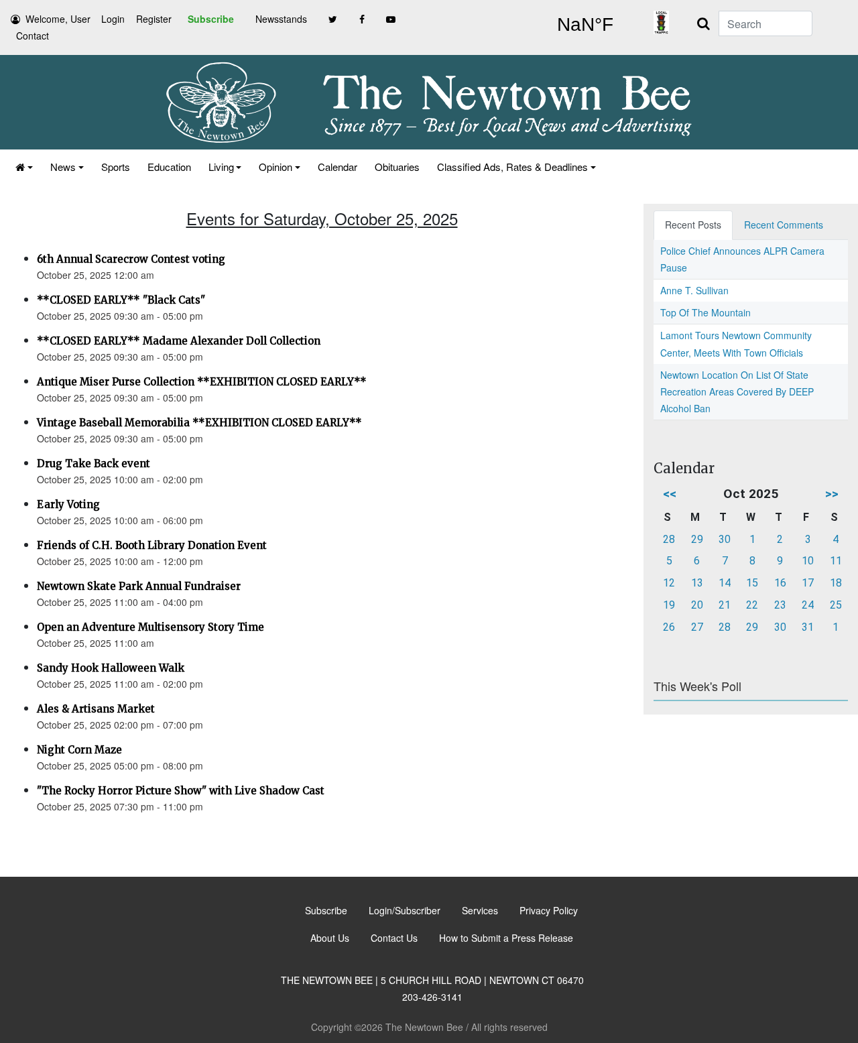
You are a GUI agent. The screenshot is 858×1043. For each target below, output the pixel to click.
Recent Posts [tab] (693, 224)
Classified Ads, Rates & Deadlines (512, 167)
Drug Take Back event (93, 463)
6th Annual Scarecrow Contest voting (131, 259)
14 (725, 582)
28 (669, 539)
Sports (115, 167)
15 (752, 582)
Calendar (337, 167)
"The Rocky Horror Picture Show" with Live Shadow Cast (180, 790)
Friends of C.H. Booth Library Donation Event (152, 545)
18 (836, 582)
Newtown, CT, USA (584, 25)
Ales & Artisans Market (96, 708)
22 (752, 605)
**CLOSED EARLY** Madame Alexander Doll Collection (178, 340)
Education (169, 167)
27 (697, 627)
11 (836, 560)
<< (669, 493)
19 (669, 605)
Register (154, 18)
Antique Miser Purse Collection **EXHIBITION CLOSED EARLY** (202, 381)
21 (725, 605)
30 (725, 539)
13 (697, 582)
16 (780, 582)
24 (808, 605)
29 (697, 539)
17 (808, 582)
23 (780, 605)
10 (808, 560)
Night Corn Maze (79, 749)
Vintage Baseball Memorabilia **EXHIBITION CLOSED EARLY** (199, 422)
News (63, 167)
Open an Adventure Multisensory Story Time (150, 627)
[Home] (24, 166)
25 (836, 605)
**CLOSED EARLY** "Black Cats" (121, 300)
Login (113, 18)
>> (832, 493)
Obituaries (397, 167)
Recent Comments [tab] (783, 224)
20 (697, 605)
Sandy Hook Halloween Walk (110, 668)
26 (669, 627)
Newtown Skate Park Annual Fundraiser (139, 586)
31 (808, 627)
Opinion (275, 167)
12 (669, 582)
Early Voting (68, 504)
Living (221, 167)
